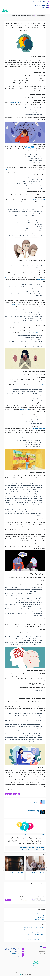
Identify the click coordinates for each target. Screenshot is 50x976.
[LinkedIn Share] (14, 794)
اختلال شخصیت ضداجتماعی (16, 304)
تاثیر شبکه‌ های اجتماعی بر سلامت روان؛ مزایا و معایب (34, 939)
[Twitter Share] (9, 794)
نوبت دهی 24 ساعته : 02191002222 (40, 3)
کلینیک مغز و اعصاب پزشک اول (19, 972)
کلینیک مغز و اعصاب (40, 917)
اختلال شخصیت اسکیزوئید (30, 146)
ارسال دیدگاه (8, 900)
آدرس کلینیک (45, 7)
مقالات (43, 912)
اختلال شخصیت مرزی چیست (39, 199)
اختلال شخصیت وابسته (40, 384)
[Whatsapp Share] (19, 794)
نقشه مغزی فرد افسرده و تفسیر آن (37, 932)
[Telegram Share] (16, 794)
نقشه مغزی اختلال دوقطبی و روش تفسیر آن (35, 934)
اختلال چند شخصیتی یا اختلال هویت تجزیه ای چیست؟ (14, 873)
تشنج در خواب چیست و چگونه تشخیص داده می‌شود (34, 937)
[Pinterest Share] (6, 794)
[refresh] (39, 899)
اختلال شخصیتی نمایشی (38, 332)
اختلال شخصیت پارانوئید (14, 102)
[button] (46, 869)
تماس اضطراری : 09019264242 (41, 5)
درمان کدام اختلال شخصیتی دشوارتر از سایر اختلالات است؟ (31, 847)
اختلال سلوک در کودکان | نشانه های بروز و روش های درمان (35, 873)
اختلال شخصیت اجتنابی (24, 409)
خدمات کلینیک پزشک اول (39, 914)
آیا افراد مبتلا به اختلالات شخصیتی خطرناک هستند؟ (32, 849)
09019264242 (14, 953)
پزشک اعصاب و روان (16, 527)
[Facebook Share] (11, 794)
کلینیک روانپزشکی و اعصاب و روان (38, 919)
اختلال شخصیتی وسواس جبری (38, 428)
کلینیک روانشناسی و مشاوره (39, 915)
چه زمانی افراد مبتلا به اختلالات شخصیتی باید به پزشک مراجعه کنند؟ (29, 834)
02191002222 (12, 951)
